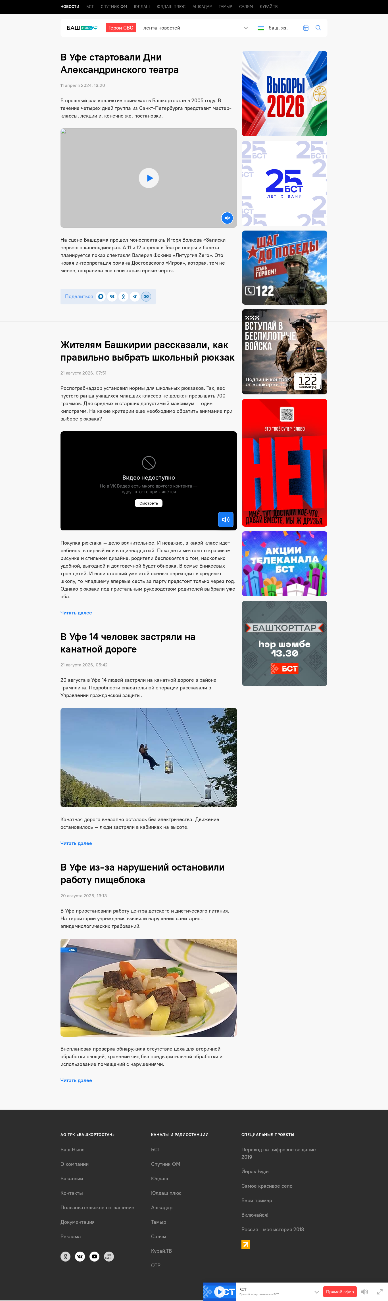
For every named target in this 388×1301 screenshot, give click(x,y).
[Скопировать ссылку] (146, 296)
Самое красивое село (267, 1186)
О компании (75, 1164)
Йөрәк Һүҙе (255, 1171)
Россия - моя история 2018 (272, 1229)
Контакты (72, 1193)
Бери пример (256, 1200)
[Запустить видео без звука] (227, 218)
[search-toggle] (318, 28)
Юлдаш (142, 6)
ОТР (155, 1265)
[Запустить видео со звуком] (148, 178)
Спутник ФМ (114, 6)
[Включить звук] (225, 519)
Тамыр (225, 6)
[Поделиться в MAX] (101, 297)
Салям (246, 6)
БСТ (90, 6)
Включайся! (254, 1215)
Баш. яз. (278, 28)
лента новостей (161, 28)
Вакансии (72, 1178)
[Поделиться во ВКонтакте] (112, 297)
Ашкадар (202, 6)
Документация (78, 1222)
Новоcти (70, 6)
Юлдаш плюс (171, 6)
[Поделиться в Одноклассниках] (123, 297)
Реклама (71, 1236)
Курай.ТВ (269, 6)
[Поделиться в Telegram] (135, 297)
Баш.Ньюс (72, 1150)
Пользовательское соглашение (97, 1207)
